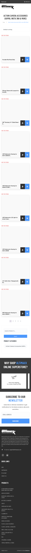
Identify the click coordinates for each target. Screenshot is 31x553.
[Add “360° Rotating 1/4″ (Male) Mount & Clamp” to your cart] (27, 123)
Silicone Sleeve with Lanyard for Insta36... (10, 91)
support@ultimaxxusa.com (15, 449)
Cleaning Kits (4, 513)
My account (4, 473)
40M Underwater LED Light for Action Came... (10, 218)
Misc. (3, 537)
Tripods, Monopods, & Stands (8, 542)
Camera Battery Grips (6, 506)
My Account (4, 1)
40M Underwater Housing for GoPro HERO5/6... (9, 154)
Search (15, 336)
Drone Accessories (6, 521)
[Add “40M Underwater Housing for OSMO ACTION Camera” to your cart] (27, 186)
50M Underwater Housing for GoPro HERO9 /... (9, 313)
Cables (3, 503)
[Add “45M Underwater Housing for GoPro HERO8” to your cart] (27, 250)
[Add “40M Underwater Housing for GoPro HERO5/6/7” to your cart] (27, 154)
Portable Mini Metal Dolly (8, 59)
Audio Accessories (6, 493)
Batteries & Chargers (6, 500)
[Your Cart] (25, 1)
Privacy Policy (4, 550)
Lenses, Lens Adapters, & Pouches (7, 533)
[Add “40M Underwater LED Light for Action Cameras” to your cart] (27, 218)
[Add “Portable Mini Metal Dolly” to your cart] (27, 59)
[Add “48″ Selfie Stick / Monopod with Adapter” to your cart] (27, 281)
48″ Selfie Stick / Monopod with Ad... (10, 281)
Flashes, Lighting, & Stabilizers (8, 526)
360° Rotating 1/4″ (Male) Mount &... (10, 123)
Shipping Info (4, 470)
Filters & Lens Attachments (8, 524)
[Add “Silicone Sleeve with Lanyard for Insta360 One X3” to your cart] (27, 91)
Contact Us (4, 476)
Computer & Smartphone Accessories (7, 517)
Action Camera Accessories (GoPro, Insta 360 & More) (8, 489)
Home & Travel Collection (7, 529)
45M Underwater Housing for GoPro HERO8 (9, 249)
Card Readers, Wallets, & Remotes (7, 509)
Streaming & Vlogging (6, 540)
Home (4, 22)
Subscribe (15, 421)
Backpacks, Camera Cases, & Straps (8, 496)
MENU (28, 7)
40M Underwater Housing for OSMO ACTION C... (9, 186)
